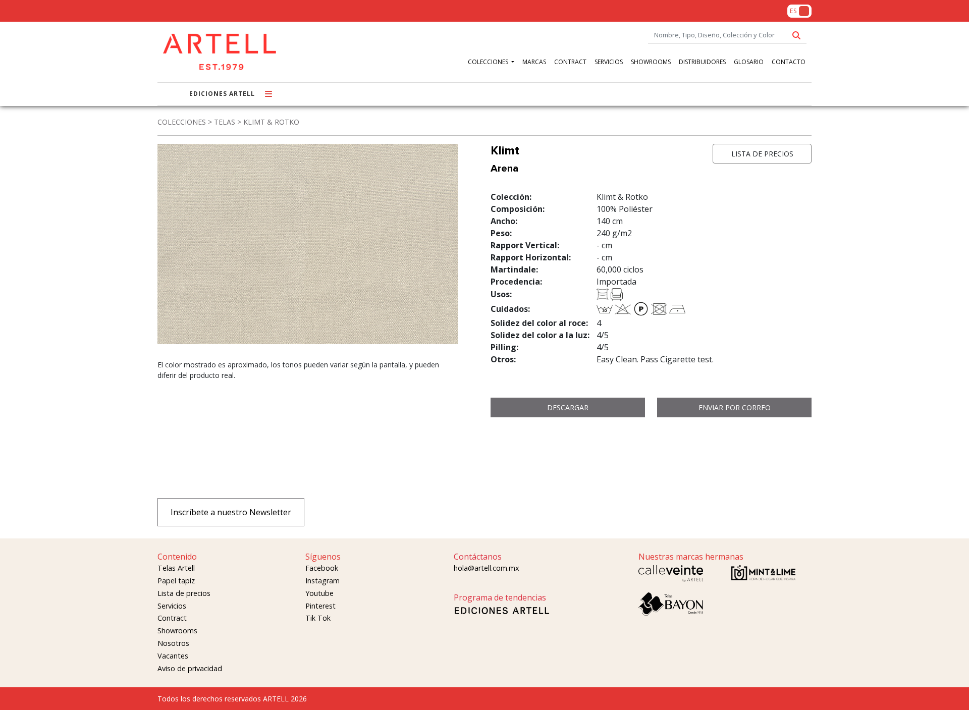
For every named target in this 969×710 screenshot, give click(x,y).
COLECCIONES (489, 62)
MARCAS (534, 62)
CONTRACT (570, 62)
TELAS (224, 122)
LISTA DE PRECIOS (762, 153)
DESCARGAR (567, 407)
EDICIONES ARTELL (222, 93)
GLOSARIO (749, 62)
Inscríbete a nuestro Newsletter (231, 512)
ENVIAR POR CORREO (734, 407)
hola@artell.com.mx (486, 568)
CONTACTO (788, 62)
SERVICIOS (609, 62)
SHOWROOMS (651, 62)
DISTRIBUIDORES (702, 62)
